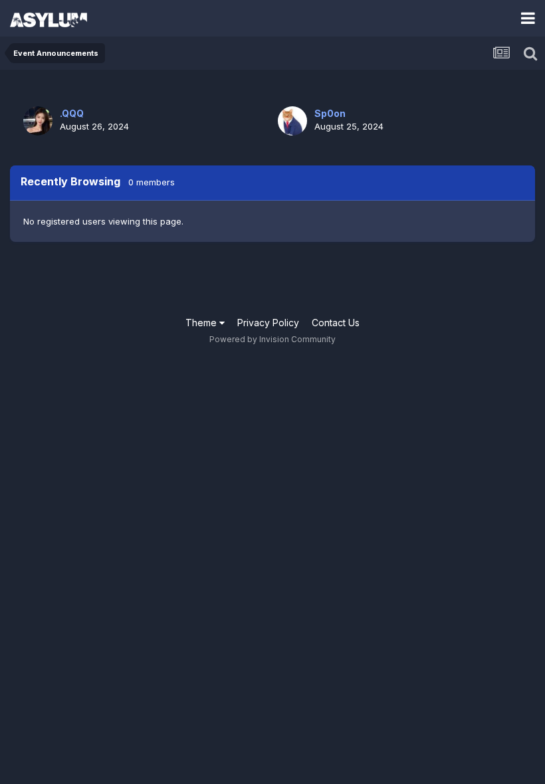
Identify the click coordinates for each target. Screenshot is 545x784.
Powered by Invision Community (272, 339)
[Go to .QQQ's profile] (38, 121)
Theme (202, 322)
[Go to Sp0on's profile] (292, 121)
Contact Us (336, 322)
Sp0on (330, 113)
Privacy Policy (268, 322)
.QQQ (72, 113)
